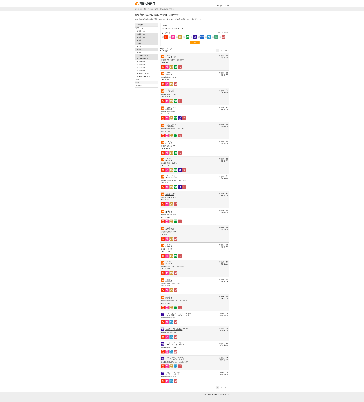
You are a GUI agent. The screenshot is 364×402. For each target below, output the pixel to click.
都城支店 (168, 109)
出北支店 (168, 143)
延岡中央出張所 (171, 177)
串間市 (141, 49)
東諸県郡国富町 (143, 58)
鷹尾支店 (168, 74)
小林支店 (168, 246)
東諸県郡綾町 (143, 61)
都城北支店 (169, 126)
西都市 (141, 52)
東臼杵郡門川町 (143, 73)
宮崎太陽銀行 (138, 9)
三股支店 (168, 281)
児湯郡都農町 (143, 70)
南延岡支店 (169, 195)
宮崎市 (141, 31)
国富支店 (168, 298)
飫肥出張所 (169, 229)
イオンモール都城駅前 (173, 330)
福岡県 (139, 79)
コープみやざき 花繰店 (174, 359)
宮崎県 (156, 9)
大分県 (139, 82)
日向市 (141, 46)
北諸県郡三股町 (143, 55)
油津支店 (168, 212)
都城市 (141, 34)
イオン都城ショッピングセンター (178, 315)
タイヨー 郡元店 (172, 374)
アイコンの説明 (223, 33)
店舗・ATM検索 (148, 9)
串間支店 (168, 264)
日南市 (141, 40)
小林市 (141, 43)
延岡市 (141, 37)
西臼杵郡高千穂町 (144, 76)
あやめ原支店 (170, 57)
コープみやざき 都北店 (174, 345)
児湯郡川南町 (143, 67)
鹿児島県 (139, 85)
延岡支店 (168, 160)
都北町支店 (170, 92)
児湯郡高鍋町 (143, 64)
